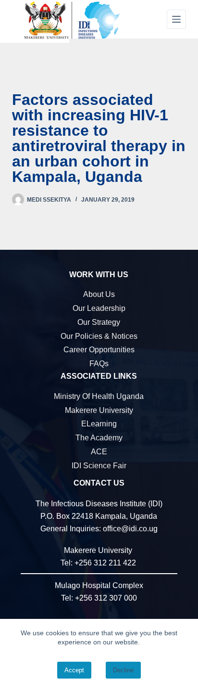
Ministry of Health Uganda (99, 396)
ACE (99, 452)
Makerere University (99, 410)
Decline (123, 670)
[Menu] (176, 19)
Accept (74, 670)
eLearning (99, 424)
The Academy (99, 438)
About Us (99, 294)
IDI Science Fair (99, 466)
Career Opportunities (99, 350)
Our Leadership (99, 308)
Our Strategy (98, 322)
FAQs (99, 363)
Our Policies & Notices (99, 336)
